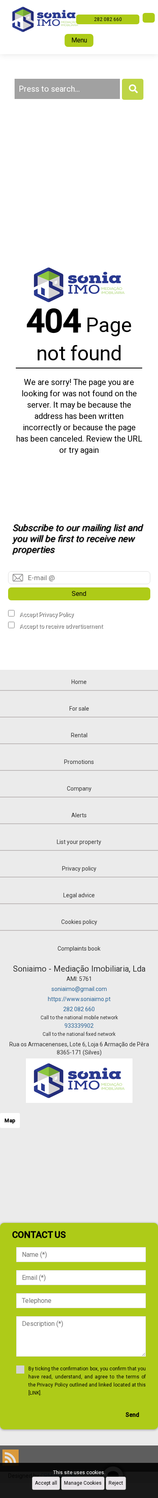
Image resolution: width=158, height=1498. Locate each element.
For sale (79, 708)
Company (79, 788)
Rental (79, 735)
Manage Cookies (83, 1483)
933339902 (79, 1026)
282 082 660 (79, 1009)
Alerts (79, 815)
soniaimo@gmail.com (79, 989)
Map (9, 1120)
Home (79, 682)
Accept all (46, 1483)
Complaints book (79, 948)
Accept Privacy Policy (46, 614)
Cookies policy (79, 922)
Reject (116, 1483)
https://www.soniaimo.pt (79, 999)
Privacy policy (79, 868)
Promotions (79, 762)
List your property (79, 842)
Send (79, 594)
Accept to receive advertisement (61, 626)
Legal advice (79, 895)
